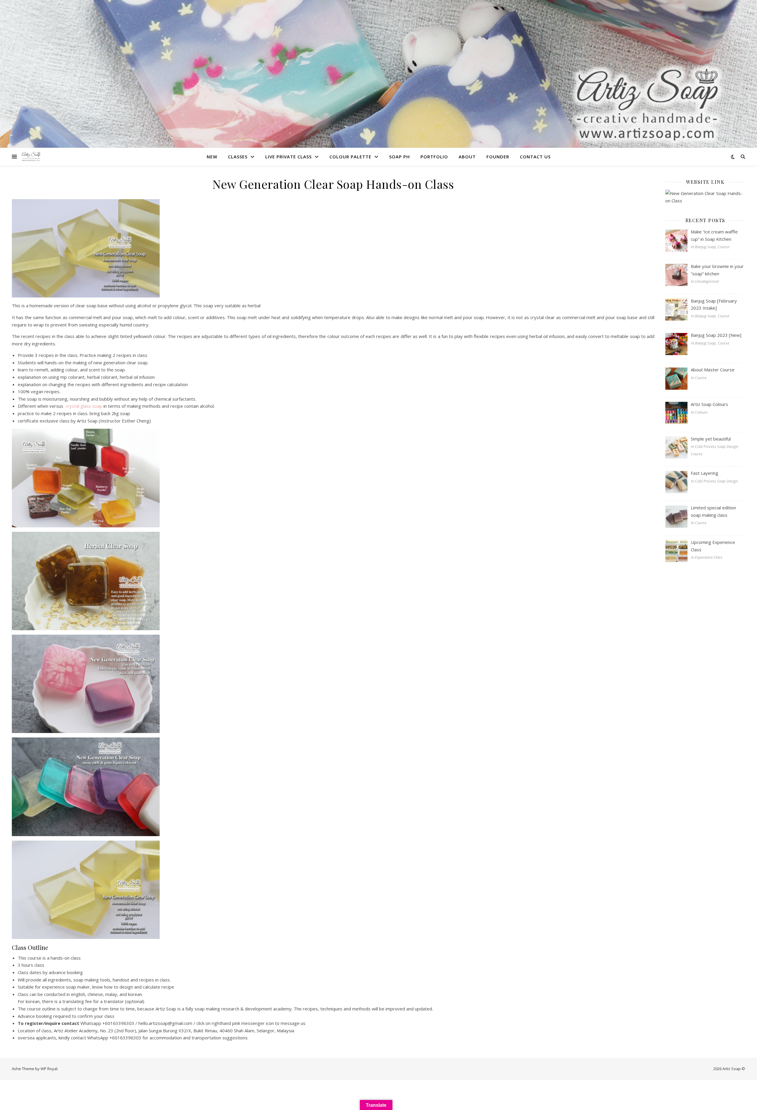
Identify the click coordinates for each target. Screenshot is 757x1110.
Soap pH (399, 157)
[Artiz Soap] (31, 156)
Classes (238, 157)
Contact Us (535, 157)
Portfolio (434, 157)
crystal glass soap (83, 406)
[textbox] (333, 997)
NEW (212, 157)
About (467, 157)
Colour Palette (350, 157)
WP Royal (49, 1068)
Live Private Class (288, 157)
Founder (497, 157)
